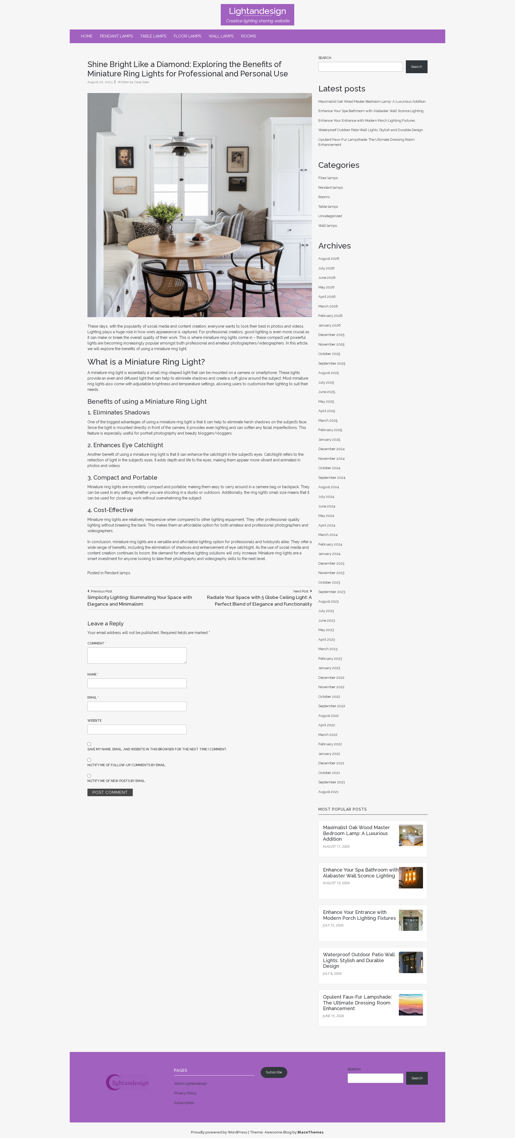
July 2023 (326, 611)
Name (92, 674)
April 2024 (326, 525)
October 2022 (329, 697)
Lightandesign (257, 11)
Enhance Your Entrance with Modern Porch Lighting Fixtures (366, 120)
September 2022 (331, 706)
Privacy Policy (185, 1093)
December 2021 (331, 763)
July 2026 (326, 268)
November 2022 (331, 687)
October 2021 (329, 773)
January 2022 (329, 754)
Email (93, 697)
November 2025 (331, 344)
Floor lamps (187, 36)
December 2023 (331, 563)
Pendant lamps (116, 36)
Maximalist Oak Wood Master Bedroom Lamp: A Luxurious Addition (372, 101)
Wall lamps (221, 36)
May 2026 (326, 287)
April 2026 (327, 297)
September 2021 (331, 782)
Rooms (248, 36)
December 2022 (331, 678)
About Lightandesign (190, 1083)
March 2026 (328, 306)
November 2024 (331, 459)
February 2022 (330, 744)
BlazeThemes (310, 1132)
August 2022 (328, 716)
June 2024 (326, 506)
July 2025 (326, 382)
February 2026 (330, 316)
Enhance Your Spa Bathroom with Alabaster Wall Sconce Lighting (371, 111)
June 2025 (326, 392)
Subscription (184, 1103)
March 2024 (328, 535)
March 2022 (327, 735)
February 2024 (330, 544)
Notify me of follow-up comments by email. (126, 765)
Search (324, 58)
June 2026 (327, 278)
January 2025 (329, 440)
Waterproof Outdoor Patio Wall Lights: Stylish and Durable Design (370, 130)
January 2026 (329, 325)
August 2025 (328, 373)
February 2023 (330, 659)
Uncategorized (330, 216)
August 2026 (328, 259)
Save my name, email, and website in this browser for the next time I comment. (157, 749)
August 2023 (328, 601)
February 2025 (330, 430)
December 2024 (331, 449)
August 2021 (328, 792)
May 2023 (326, 630)
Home (87, 36)
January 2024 (329, 554)
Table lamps (153, 36)
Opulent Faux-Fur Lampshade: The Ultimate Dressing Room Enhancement (357, 1002)
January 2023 (329, 668)
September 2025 (331, 363)
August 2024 (328, 487)
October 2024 (329, 468)
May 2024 (326, 516)
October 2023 (329, 582)
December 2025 (331, 335)
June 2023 (326, 620)
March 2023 (327, 649)
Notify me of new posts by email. (116, 781)
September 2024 (331, 478)
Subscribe (274, 1072)
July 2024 (326, 497)
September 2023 (331, 592)
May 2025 (326, 401)
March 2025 (327, 420)
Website (94, 720)
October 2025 (329, 354)
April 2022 (326, 725)
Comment (96, 643)
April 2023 (326, 639)
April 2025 (326, 411)
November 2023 (331, 573)
